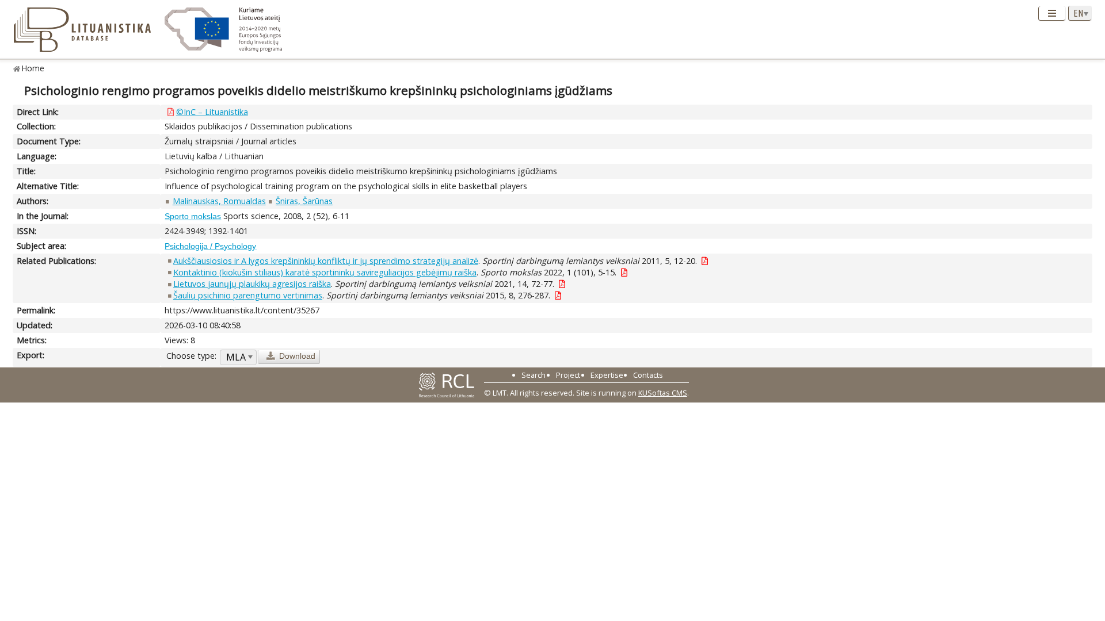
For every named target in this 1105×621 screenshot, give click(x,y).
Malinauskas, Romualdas (219, 200)
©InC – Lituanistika (212, 111)
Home (33, 68)
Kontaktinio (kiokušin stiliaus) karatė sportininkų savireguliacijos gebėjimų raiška (325, 272)
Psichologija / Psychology (210, 246)
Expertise (606, 375)
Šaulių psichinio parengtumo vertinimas (247, 295)
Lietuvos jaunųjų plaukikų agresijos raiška (252, 283)
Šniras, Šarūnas (304, 200)
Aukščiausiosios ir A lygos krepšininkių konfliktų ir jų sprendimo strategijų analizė (325, 260)
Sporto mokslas (193, 216)
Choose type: (191, 355)
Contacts (648, 375)
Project (568, 375)
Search (533, 375)
